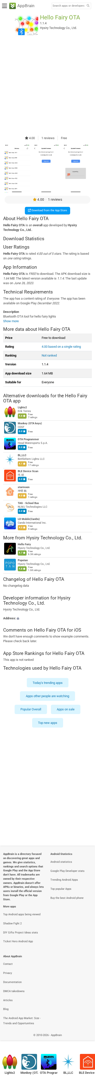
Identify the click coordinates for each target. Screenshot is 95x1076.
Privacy (7, 973)
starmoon (23, 487)
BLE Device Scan (28, 471)
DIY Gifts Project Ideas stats (20, 932)
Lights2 (22, 407)
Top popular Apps (60, 888)
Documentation (12, 982)
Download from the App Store (49, 210)
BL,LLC (22, 455)
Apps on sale (66, 709)
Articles (8, 1000)
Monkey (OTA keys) (30, 423)
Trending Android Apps (64, 879)
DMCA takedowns (14, 991)
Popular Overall (30, 709)
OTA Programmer (28, 439)
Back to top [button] (85, 1040)
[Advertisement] (47, 86)
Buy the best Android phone (67, 898)
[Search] (88, 6)
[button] (47, 618)
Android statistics (61, 861)
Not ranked (49, 355)
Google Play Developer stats (67, 871)
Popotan (23, 560)
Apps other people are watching (47, 696)
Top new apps (47, 723)
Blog (6, 1009)
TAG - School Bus (28, 503)
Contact (8, 964)
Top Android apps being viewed (21, 914)
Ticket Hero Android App (18, 941)
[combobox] (68, 6)
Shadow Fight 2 (12, 923)
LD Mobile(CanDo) (29, 519)
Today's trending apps (48, 682)
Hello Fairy (24, 544)
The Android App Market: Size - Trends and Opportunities (22, 1021)
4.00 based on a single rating (61, 346)
